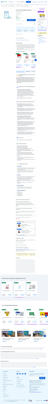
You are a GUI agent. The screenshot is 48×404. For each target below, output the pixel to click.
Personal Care (7, 4)
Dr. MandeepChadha (25, 230)
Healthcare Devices (31, 4)
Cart (46, 1)
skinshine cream (17, 347)
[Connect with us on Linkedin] (25, 374)
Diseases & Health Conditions (7, 380)
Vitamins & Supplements (19, 4)
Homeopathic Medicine (39, 4)
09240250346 (35, 387)
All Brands (4, 387)
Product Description (20, 71)
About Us (4, 373)
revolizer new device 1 (31, 358)
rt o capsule (32, 347)
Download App (34, 1)
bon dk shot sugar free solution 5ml (6, 364)
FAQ (3, 391)
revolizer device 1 (33, 355)
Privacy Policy (19, 381)
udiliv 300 (5, 347)
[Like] (31, 254)
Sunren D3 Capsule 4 (42, 18)
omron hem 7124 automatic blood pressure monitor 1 (22, 355)
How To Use (40, 39)
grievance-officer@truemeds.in (36, 392)
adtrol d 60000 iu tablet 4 (15, 362)
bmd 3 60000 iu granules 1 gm (34, 363)
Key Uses (33, 71)
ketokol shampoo (41, 347)
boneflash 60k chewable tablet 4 (17, 364)
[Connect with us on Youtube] (22, 374)
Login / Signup (40, 1)
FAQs (39, 43)
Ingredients (28, 71)
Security (4, 393)
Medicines (2, 4)
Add (19, 65)
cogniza (8, 347)
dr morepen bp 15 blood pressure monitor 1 (19, 356)
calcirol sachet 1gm (32, 364)
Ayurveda (4, 382)
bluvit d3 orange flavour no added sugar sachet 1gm (21, 363)
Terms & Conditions (20, 379)
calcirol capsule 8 (26, 364)
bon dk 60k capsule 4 (43, 363)
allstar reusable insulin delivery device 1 (22, 357)
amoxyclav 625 (27, 347)
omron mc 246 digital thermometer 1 (7, 356)
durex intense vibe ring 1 (17, 358)
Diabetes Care (26, 4)
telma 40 (2, 347)
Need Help (4, 389)
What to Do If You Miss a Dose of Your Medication (7, 339)
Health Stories (5, 377)
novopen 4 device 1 (25, 358)
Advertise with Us (5, 396)
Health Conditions (12, 4)
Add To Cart (31, 20)
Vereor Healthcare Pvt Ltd (19, 11)
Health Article (5, 375)
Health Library (5, 378)
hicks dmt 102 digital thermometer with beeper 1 (8, 357)
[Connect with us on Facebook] (20, 374)
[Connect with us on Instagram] (17, 374)
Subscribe (42, 378)
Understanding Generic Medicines (8, 384)
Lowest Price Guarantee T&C (21, 386)
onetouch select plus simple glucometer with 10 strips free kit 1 (36, 356)
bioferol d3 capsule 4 (9, 363)
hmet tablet (36, 347)
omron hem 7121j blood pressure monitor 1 (35, 357)
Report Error (18, 218)
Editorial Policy (22, 235)
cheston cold (12, 347)
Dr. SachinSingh (24, 224)
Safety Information (42, 40)
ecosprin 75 (22, 347)
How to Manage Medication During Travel (39, 339)
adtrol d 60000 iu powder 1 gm (5, 362)
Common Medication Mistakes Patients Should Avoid (23, 339)
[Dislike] (34, 254)
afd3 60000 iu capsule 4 (23, 362)
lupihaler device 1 (10, 355)
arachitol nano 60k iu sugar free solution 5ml (34, 362)
